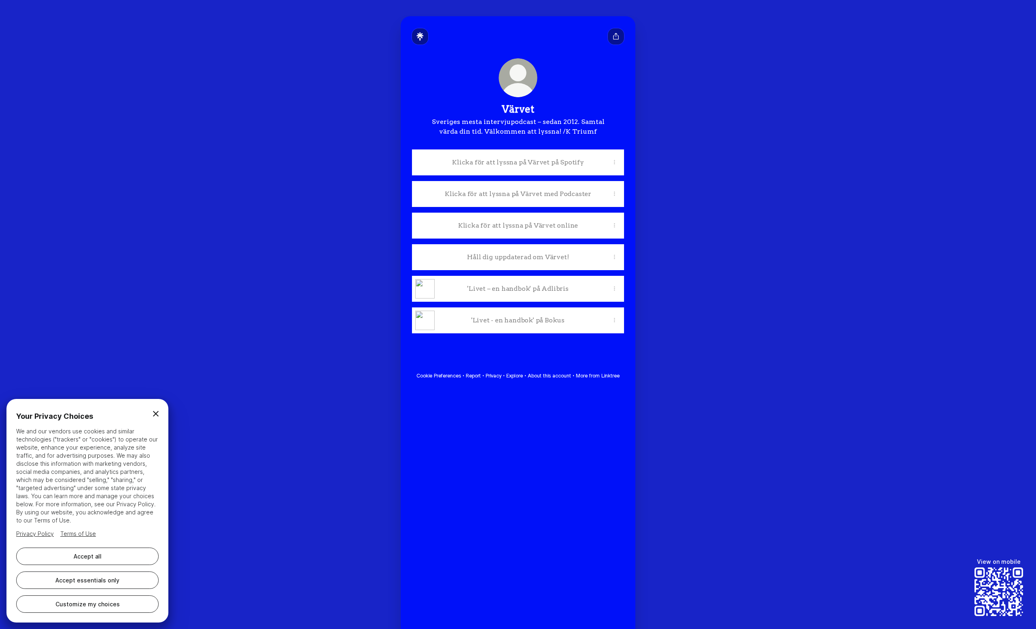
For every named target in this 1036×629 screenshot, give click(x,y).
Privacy (493, 375)
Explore (514, 375)
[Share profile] (616, 36)
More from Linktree (598, 375)
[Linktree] (420, 36)
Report (473, 375)
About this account (549, 375)
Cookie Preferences (438, 375)
